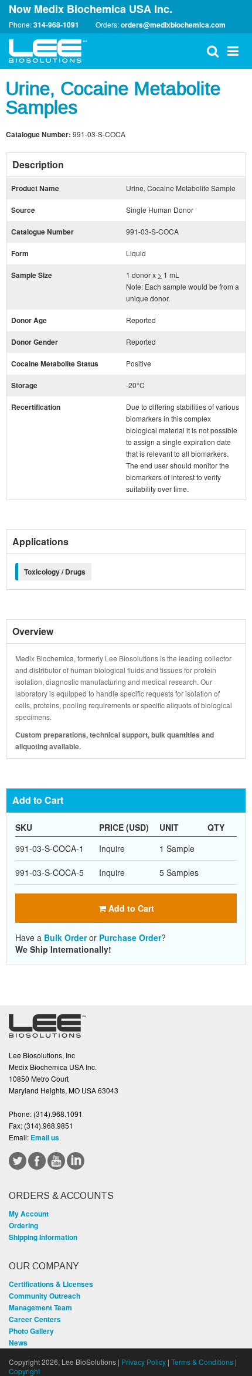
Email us (44, 1137)
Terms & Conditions (202, 1362)
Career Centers (35, 1319)
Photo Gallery (31, 1331)
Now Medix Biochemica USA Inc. (90, 9)
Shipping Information (43, 1237)
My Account (29, 1213)
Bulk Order (65, 937)
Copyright (24, 1371)
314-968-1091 (56, 24)
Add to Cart (130, 908)
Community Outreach (44, 1295)
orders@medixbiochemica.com (173, 24)
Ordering (23, 1225)
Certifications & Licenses (51, 1284)
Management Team (40, 1307)
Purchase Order (130, 937)
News (18, 1342)
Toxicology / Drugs (55, 571)
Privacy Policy (143, 1362)
